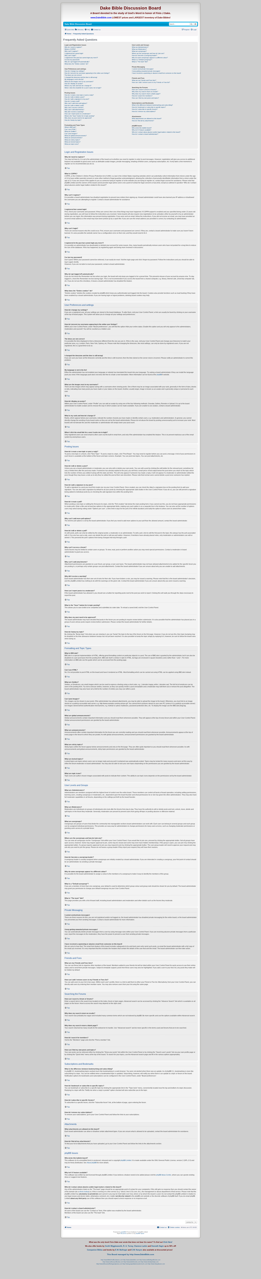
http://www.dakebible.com (131, 1260)
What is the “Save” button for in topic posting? (79, 116)
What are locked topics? (72, 142)
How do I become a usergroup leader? (144, 55)
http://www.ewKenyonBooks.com (113, 1262)
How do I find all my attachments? (143, 120)
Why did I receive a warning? (74, 112)
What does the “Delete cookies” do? (76, 64)
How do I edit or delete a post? (75, 97)
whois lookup (84, 1192)
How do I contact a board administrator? (145, 134)
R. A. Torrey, (128, 1246)
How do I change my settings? (75, 71)
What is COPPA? (70, 49)
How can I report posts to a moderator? (78, 114)
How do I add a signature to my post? (77, 99)
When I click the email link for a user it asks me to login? (83, 88)
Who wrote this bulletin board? (142, 128)
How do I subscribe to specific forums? (145, 109)
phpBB (159, 375)
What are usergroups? (139, 51)
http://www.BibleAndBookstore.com (112, 1260)
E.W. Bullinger (121, 1250)
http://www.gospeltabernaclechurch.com (134, 1264)
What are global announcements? (76, 135)
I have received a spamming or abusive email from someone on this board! (156, 73)
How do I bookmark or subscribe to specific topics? (149, 107)
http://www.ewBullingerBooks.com (149, 1260)
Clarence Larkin (140, 1246)
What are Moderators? (139, 49)
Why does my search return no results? (145, 91)
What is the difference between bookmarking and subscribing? (152, 105)
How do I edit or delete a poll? (74, 105)
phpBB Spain (140, 1233)
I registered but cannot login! (74, 53)
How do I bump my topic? (73, 120)
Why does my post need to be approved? (78, 118)
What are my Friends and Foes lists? (144, 80)
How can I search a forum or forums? (144, 89)
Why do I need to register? (73, 47)
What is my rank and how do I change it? (78, 85)
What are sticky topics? (72, 140)
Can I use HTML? (70, 129)
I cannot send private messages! (142, 69)
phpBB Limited (126, 1160)
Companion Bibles (95, 1250)
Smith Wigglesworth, (114, 1246)
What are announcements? (73, 137)
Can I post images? (71, 133)
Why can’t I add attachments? (74, 109)
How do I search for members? (142, 96)
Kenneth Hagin (157, 1246)
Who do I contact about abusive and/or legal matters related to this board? (156, 132)
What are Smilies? (70, 131)
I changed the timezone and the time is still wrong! (81, 77)
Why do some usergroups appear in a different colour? (150, 57)
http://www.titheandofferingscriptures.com (109, 1264)
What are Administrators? (140, 47)
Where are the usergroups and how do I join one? (148, 53)
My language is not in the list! (74, 79)
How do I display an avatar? (74, 83)
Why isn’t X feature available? (141, 130)
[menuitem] (79, 29)
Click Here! (167, 1242)
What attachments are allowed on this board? (146, 118)
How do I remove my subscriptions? (144, 111)
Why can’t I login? (70, 55)
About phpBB (92, 1163)
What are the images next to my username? (79, 81)
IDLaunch (123, 1233)
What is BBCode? (70, 127)
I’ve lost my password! (72, 59)
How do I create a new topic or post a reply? (79, 95)
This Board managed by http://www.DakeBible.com (130, 1254)
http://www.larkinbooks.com (131, 1262)
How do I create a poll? (72, 101)
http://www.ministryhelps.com (150, 1262)
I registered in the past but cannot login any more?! (81, 57)
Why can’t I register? (71, 51)
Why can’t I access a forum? (74, 107)
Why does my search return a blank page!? (146, 94)
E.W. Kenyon (136, 1250)
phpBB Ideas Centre (163, 1175)
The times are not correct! (73, 75)
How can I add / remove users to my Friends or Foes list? (151, 82)
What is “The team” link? (140, 62)
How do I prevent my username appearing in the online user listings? (87, 73)
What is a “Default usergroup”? (142, 59)
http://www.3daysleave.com (156, 1264)
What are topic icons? (72, 144)
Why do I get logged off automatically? (77, 62)
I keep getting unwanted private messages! (146, 71)
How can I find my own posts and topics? (145, 98)
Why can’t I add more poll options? (76, 103)
